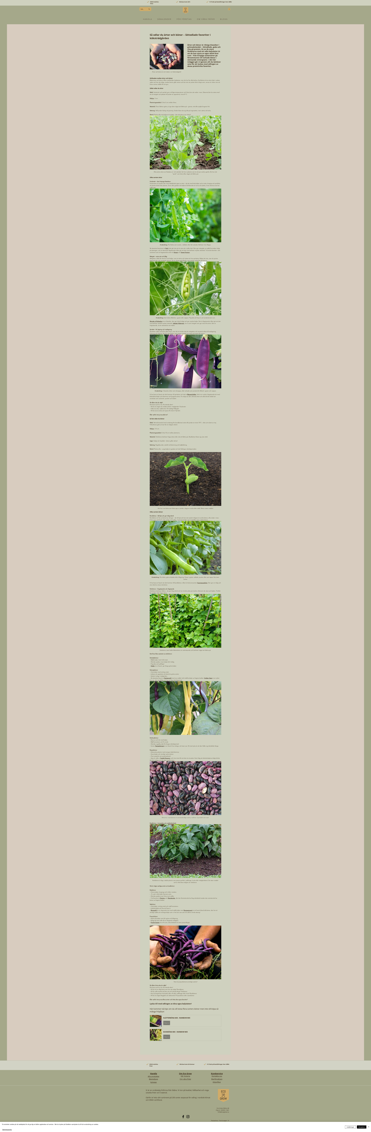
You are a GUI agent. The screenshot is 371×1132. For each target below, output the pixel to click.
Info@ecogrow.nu (223, 1112)
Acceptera (362, 1127)
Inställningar (350, 1127)
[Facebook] (183, 1117)
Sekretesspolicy (7, 1130)
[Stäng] (369, 1126)
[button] (229, 8)
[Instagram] (188, 1117)
